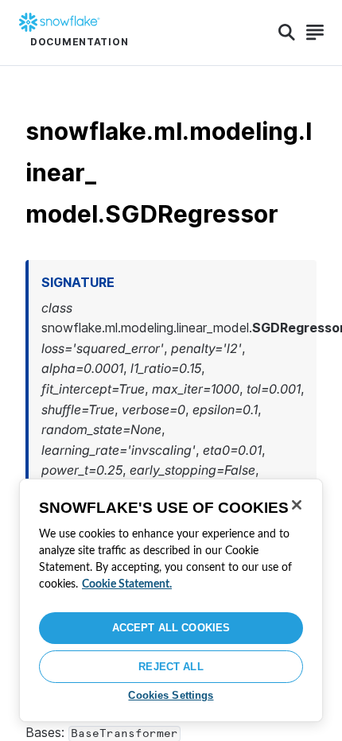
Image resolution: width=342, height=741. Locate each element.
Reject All (170, 667)
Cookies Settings (170, 695)
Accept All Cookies (171, 628)
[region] (171, 600)
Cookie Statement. (127, 584)
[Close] (296, 504)
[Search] (286, 33)
